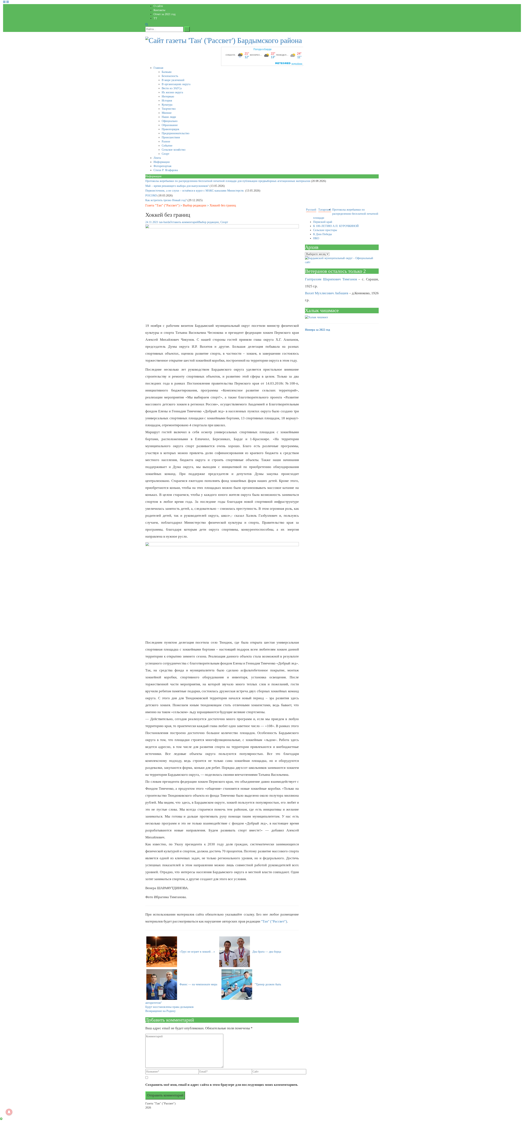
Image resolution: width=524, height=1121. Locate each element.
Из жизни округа (172, 92)
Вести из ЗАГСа (172, 88)
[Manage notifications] (9, 1112)
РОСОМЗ (151, 195)
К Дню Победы (322, 234)
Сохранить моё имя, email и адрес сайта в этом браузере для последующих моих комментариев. (221, 1085)
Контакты (159, 10)
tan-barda (164, 222)
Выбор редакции (194, 205)
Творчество (169, 108)
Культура (167, 104)
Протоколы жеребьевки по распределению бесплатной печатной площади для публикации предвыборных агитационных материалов (228, 181)
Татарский (324, 209)
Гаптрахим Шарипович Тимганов (331, 279)
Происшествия (171, 137)
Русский (311, 209)
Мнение (167, 112)
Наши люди (169, 116)
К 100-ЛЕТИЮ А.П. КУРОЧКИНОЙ (336, 226)
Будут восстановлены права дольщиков (169, 1006)
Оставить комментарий (184, 222)
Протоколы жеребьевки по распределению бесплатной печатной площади (345, 213)
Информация (161, 162)
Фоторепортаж (163, 166)
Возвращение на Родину (160, 1011)
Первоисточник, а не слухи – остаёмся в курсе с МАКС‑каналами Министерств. (195, 190)
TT (155, 18)
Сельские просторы (325, 230)
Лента (157, 157)
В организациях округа (176, 84)
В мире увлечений (173, 80)
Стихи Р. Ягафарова (166, 170)
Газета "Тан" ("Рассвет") (162, 205)
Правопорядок (170, 129)
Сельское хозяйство (173, 149)
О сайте (158, 6)
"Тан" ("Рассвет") (274, 921)
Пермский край (322, 221)
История (167, 100)
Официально (169, 121)
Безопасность (170, 76)
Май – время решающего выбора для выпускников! (177, 185)
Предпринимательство (175, 133)
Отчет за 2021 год (164, 14)
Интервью (168, 96)
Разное (166, 141)
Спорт (165, 153)
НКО (316, 238)
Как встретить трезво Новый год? (166, 200)
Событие (167, 145)
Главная (158, 67)
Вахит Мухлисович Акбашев (326, 293)
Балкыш (167, 71)
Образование (170, 125)
